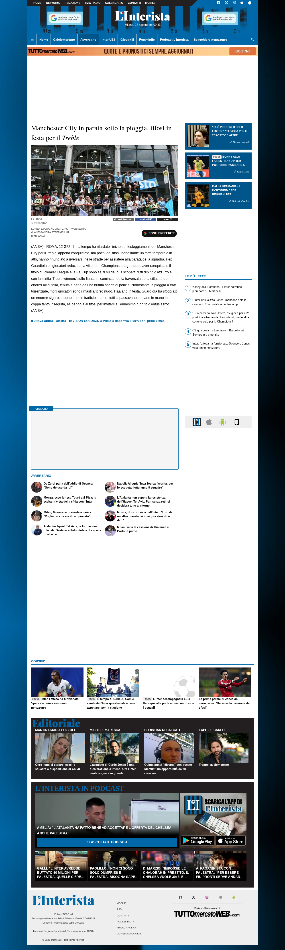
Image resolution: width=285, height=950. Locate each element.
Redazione (72, 3)
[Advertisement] (218, 603)
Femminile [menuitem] (147, 39)
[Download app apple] (242, 3)
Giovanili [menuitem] (127, 39)
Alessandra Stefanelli (50, 232)
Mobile (121, 903)
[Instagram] (234, 3)
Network (53, 3)
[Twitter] (226, 3)
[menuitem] (32, 39)
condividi (144, 219)
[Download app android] (250, 3)
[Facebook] (218, 3)
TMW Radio (92, 3)
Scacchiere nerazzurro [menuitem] (210, 39)
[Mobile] (237, 421)
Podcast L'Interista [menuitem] (174, 39)
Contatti (123, 915)
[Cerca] (252, 39)
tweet (166, 219)
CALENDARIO (114, 3)
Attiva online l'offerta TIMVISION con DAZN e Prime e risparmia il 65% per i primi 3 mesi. (100, 321)
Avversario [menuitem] (88, 39)
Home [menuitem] (43, 39)
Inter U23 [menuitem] (108, 39)
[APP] (197, 421)
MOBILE (150, 3)
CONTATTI (134, 3)
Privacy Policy (126, 927)
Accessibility (125, 921)
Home (37, 3)
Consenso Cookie (129, 933)
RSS (119, 909)
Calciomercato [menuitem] (64, 39)
